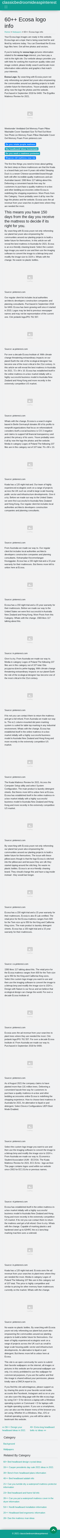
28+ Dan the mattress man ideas (19, 1518)
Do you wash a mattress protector (22, 153)
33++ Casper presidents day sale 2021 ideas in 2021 (28, 1467)
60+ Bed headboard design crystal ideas (22, 1462)
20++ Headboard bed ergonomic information (24, 1512)
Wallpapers (8, 1449)
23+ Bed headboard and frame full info (21, 1493)
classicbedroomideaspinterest (29, 2)
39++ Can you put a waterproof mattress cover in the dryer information (28, 1500)
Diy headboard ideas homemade (22, 149)
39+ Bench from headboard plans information (24, 1473)
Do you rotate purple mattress (20, 144)
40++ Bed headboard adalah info (18, 1478)
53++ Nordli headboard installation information (25, 1507)
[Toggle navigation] (6, 7)
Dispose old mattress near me (20, 158)
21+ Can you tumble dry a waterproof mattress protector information (30, 1486)
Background (9, 1443)
